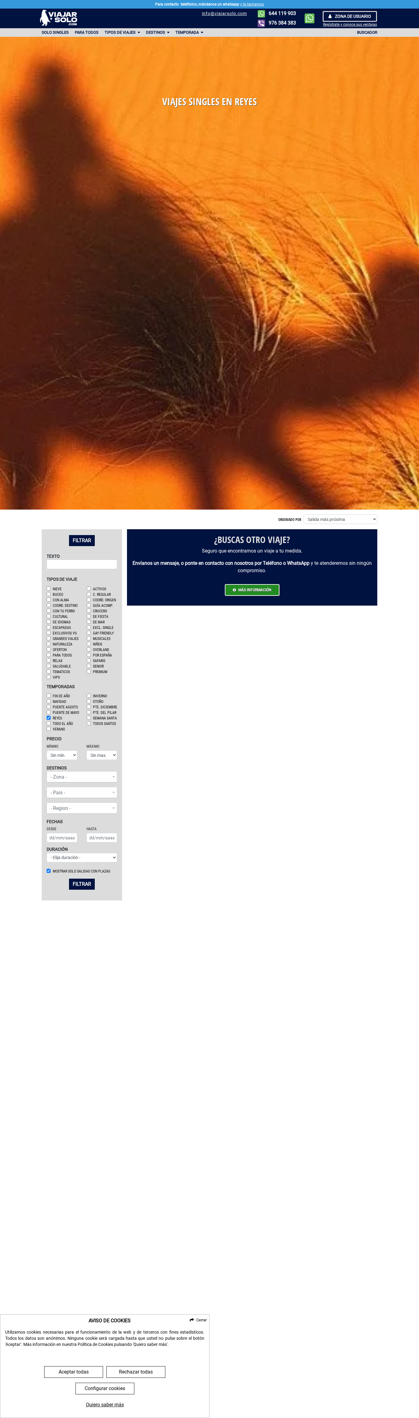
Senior (98, 666)
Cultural (60, 617)
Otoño (98, 701)
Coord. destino (65, 605)
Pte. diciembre (105, 707)
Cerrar (201, 1320)
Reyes (57, 718)
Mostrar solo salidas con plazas (81, 871)
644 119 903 (281, 13)
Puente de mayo (66, 713)
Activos (99, 589)
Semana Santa (105, 718)
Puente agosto (65, 707)
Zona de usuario (352, 16)
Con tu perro (64, 611)
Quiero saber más (105, 1405)
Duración (57, 849)
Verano (59, 729)
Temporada (187, 32)
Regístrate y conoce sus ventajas (350, 24)
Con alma (61, 600)
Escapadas (62, 628)
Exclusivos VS (65, 633)
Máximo (92, 746)
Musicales (101, 639)
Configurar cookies (105, 1388)
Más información (254, 590)
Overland (101, 650)
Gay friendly (103, 633)
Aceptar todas (74, 1372)
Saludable (62, 666)
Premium (100, 672)
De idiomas (62, 622)
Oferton (60, 650)
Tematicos (61, 672)
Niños (97, 644)
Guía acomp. (103, 605)
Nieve (57, 589)
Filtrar (82, 540)
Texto (53, 556)
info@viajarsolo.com (224, 13)
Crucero (100, 611)
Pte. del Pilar (104, 713)
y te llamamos (252, 4)
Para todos (86, 32)
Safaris (99, 661)
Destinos (156, 32)
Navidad (59, 701)
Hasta (91, 829)
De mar (99, 622)
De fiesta (100, 617)
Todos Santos (104, 724)
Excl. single (103, 628)
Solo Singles (55, 32)
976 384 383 (281, 23)
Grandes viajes (66, 639)
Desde (51, 829)
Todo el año (63, 724)
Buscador (367, 32)
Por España (102, 655)
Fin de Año (61, 696)
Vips (56, 677)
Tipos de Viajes (120, 32)
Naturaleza (62, 644)
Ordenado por (289, 519)
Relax (58, 661)
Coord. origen (104, 600)
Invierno (100, 696)
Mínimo (52, 746)
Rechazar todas (136, 1372)
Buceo (58, 594)
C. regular (102, 594)
